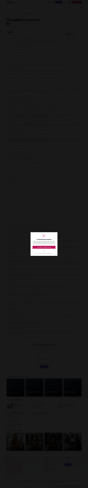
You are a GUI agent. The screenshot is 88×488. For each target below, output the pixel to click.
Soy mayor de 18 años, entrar (44, 247)
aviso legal (46, 253)
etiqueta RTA (50, 253)
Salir (44, 250)
